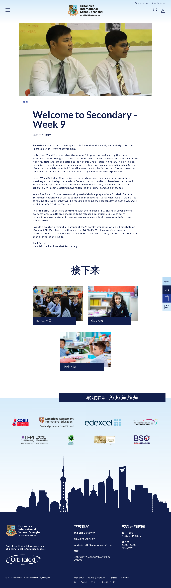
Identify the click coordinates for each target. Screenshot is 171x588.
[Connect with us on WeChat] (135, 397)
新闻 (25, 101)
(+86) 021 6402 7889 (85, 539)
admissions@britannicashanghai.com (93, 545)
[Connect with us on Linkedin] (117, 397)
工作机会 (113, 577)
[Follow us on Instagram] (129, 397)
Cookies (125, 577)
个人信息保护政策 (96, 577)
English (141, 3)
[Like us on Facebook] (111, 397)
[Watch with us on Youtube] (123, 397)
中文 (148, 3)
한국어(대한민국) (159, 3)
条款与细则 (79, 577)
